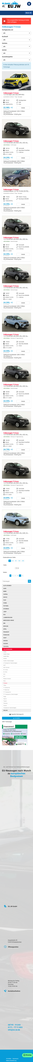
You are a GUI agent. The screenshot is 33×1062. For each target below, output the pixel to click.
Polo (4, 680)
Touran (5, 705)
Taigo (4, 696)
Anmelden (8, 1058)
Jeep (5, 611)
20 (12, 560)
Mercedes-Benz (8, 620)
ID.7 (4, 676)
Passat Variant (7, 678)
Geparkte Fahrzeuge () (17, 714)
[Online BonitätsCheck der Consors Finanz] (14, 735)
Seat (5, 637)
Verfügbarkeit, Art (7, 30)
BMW (4, 591)
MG (4, 623)
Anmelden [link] (17, 718)
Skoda (5, 640)
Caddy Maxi (6, 656)
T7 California (6, 687)
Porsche (6, 634)
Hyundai (6, 608)
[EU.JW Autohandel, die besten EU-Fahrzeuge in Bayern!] (11, 5)
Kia (4, 614)
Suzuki (5, 643)
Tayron (5, 698)
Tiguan (5, 701)
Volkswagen (7, 649)
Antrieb (4, 50)
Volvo (5, 710)
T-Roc (4, 685)
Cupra (5, 594)
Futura (5, 606)
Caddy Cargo (6, 654)
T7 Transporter (7, 692)
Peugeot (6, 632)
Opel (5, 629)
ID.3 (4, 674)
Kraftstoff (5, 36)
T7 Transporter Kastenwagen (10, 694)
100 (19, 560)
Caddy (4, 651)
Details (23, 108)
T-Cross (5, 683)
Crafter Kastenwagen (8, 660)
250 (23, 560)
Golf (4, 665)
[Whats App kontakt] (27, 1055)
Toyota (5, 646)
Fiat (4, 600)
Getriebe (4, 43)
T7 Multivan (6, 689)
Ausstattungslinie (7, 56)
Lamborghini (7, 617)
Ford (5, 603)
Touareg (5, 703)
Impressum (15, 1058)
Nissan (5, 626)
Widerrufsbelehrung (11, 1060)
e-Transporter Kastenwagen (10, 663)
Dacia (5, 597)
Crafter (5, 658)
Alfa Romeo (7, 585)
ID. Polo (5, 672)
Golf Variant (6, 667)
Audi (4, 588)
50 (15, 560)
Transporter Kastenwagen (9, 707)
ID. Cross (5, 669)
